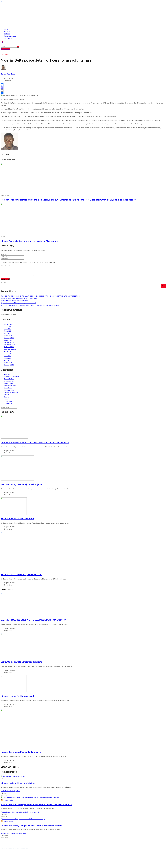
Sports (6, 397)
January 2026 (8, 340)
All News (7, 34)
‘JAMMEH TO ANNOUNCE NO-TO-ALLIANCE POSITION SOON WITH (35, 442)
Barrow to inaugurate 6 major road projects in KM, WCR (19, 298)
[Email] (83, 90)
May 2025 (7, 358)
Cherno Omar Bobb (8, 74)
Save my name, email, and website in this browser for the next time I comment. (29, 262)
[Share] (83, 93)
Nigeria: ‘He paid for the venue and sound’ (14, 301)
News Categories (10, 36)
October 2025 (9, 347)
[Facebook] (83, 84)
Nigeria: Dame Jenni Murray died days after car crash (18, 303)
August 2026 (8, 324)
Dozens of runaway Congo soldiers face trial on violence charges (31, 825)
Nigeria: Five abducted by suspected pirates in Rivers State (29, 241)
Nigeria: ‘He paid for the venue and (17, 518)
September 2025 (10, 349)
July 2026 (7, 326)
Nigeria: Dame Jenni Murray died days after (21, 574)
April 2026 (7, 333)
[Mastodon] (83, 87)
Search (3, 283)
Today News (5, 54)
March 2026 (8, 336)
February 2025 (9, 365)
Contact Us (8, 38)
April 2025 (7, 360)
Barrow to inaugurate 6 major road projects (21, 484)
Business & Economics (11, 377)
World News (8, 404)
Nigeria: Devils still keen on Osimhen (18, 783)
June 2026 (7, 329)
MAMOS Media (8, 800)
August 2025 (8, 351)
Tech (5, 399)
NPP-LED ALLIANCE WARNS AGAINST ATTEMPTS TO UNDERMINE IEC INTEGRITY (30, 305)
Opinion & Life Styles (11, 392)
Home (6, 29)
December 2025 (9, 342)
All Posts (7, 374)
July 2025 (7, 354)
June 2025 (7, 356)
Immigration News (10, 386)
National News (9, 390)
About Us (7, 31)
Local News (8, 388)
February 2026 (9, 338)
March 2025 (8, 363)
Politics (6, 395)
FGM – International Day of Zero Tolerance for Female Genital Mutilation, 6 (36, 804)
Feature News (8, 383)
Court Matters (9, 379)
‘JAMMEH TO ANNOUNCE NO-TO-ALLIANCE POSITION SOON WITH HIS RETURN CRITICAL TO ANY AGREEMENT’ (41, 296)
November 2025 (9, 345)
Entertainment (9, 381)
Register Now (5, 49)
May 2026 (7, 331)
